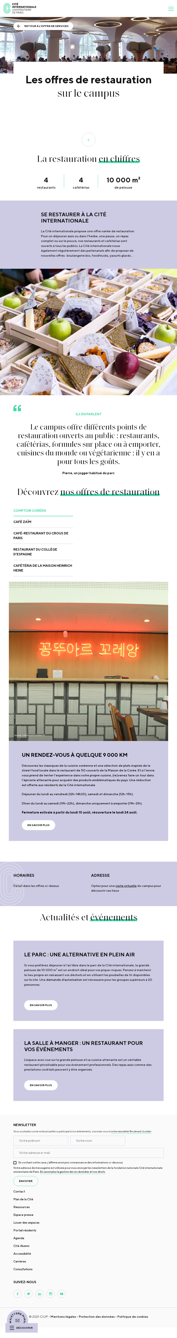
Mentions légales (63, 1316)
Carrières (19, 1261)
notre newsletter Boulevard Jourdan (131, 1131)
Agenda (18, 1238)
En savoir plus (38, 825)
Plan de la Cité (23, 1199)
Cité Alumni (21, 1246)
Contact (19, 1191)
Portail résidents (24, 1230)
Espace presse (23, 1214)
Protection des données (97, 1316)
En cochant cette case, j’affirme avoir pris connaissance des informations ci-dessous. (71, 1162)
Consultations (23, 1269)
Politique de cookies (132, 1316)
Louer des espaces (26, 1222)
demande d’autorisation (64, 979)
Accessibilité (22, 1253)
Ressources (21, 1207)
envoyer (26, 1181)
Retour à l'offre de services (46, 26)
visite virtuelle (126, 886)
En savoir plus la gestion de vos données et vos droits (72, 1171)
